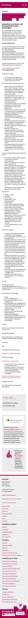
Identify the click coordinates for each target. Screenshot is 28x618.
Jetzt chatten (20, 613)
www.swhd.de (5, 594)
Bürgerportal (5, 534)
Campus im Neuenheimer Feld (9, 553)
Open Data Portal (6, 537)
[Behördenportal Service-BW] (14, 421)
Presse (3, 518)
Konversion (5, 543)
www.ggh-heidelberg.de (8, 592)
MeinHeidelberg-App (7, 532)
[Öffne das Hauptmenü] (25, 5)
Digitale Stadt (5, 550)
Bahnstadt (4, 548)
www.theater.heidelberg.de (8, 583)
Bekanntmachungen (7, 513)
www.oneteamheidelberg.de (9, 578)
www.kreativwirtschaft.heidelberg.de (11, 568)
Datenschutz (5, 508)
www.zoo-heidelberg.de (8, 597)
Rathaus (11, 397)
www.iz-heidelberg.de (7, 566)
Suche (23, 5)
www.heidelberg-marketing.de (9, 599)
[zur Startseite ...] (9, 611)
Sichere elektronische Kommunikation (11, 499)
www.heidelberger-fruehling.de (9, 564)
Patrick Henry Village (7, 545)
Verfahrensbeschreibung (10, 404)
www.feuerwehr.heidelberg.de (9, 561)
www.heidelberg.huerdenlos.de (19, 457)
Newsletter (4, 521)
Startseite (5, 397)
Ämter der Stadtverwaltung (8, 502)
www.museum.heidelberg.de (9, 573)
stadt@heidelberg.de (10, 495)
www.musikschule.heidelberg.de (10, 576)
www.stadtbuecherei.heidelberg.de (10, 581)
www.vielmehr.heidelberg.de (9, 586)
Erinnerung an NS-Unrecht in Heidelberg (12, 555)
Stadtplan (4, 516)
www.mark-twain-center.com (9, 571)
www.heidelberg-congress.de (9, 602)
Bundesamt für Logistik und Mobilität (11, 353)
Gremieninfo (5, 529)
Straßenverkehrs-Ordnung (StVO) (10, 361)
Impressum (5, 511)
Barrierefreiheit (6, 506)
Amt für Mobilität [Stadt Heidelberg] (11, 68)
